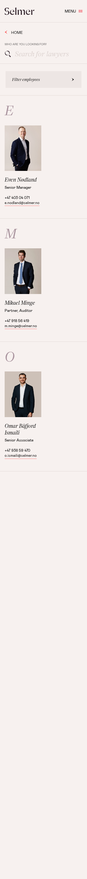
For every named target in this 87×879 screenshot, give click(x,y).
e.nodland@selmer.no (22, 202)
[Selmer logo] (19, 11)
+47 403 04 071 (17, 197)
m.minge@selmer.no (21, 325)
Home (17, 32)
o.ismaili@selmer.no (21, 455)
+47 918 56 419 (17, 320)
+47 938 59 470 (17, 450)
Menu (70, 11)
